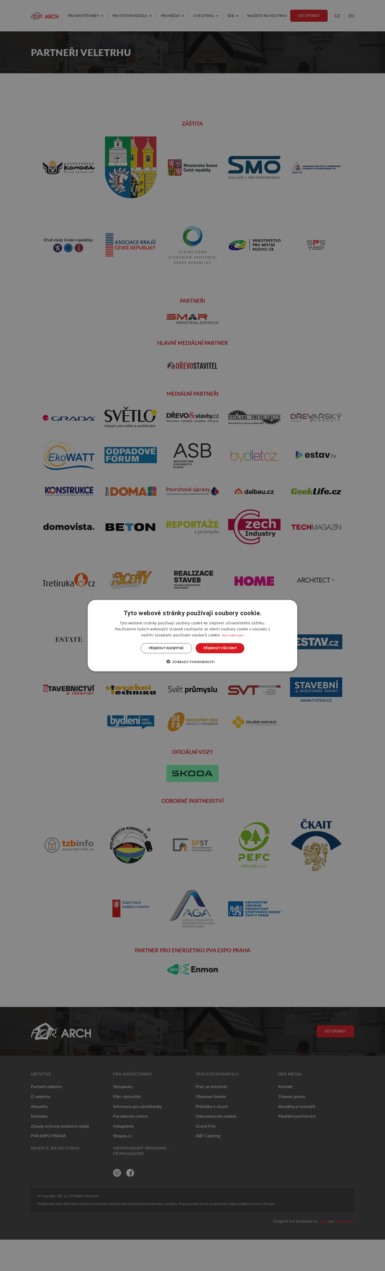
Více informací (233, 635)
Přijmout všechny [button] (220, 648)
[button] (192, 661)
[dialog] (192, 635)
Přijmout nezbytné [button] (166, 648)
